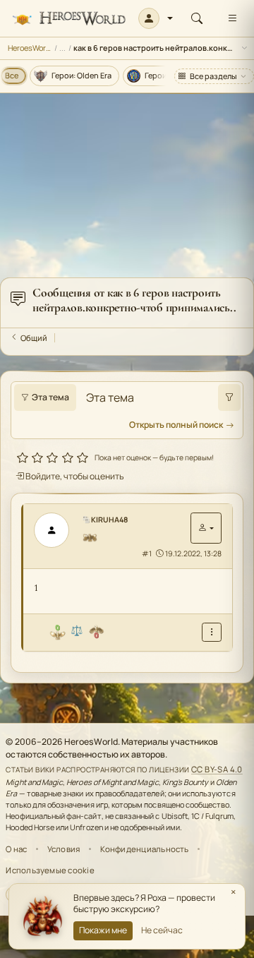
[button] (155, 18)
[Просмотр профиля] (56, 530)
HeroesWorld (30, 47)
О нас (16, 849)
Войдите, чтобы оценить (74, 476)
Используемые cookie (50, 870)
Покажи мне (103, 930)
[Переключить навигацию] (232, 18)
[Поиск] (196, 18)
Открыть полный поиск (176, 425)
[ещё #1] (212, 632)
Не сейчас (162, 930)
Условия (63, 849)
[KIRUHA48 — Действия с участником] (206, 528)
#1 (147, 553)
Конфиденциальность (144, 849)
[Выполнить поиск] (229, 397)
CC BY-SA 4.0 (217, 769)
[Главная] (69, 18)
